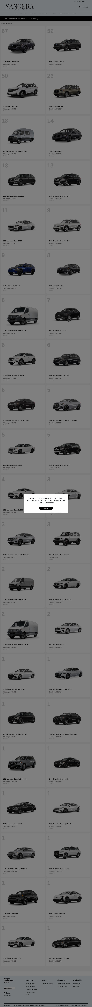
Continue (46, 508)
